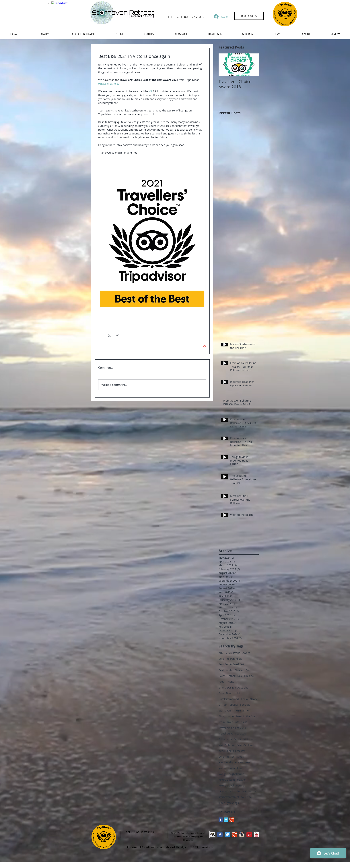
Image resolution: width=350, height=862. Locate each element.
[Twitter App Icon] (227, 834)
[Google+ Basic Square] (232, 819)
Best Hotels (225, 670)
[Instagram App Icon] (241, 834)
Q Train (223, 704)
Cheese (238, 670)
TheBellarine (241, 710)
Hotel (237, 693)
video (222, 803)
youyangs (233, 803)
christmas (238, 756)
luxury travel (226, 785)
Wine (222, 751)
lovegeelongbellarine (231, 774)
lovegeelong (235, 768)
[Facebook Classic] (220, 834)
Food (221, 681)
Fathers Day (235, 676)
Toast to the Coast (247, 716)
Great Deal (225, 693)
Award (246, 653)
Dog (248, 670)
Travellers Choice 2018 (232, 728)
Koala (244, 699)
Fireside (249, 676)
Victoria (248, 739)
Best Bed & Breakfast (231, 664)
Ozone (254, 699)
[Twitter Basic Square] (226, 819)
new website (226, 791)
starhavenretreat (229, 797)
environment (243, 762)
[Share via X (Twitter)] (109, 335)
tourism (246, 797)
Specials (245, 704)
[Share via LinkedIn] (118, 335)
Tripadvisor (225, 739)
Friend (230, 681)
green (222, 768)
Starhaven (225, 710)
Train (222, 722)
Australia (234, 653)
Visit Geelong (245, 745)
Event (222, 676)
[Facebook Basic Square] (221, 819)
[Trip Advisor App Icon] (212, 834)
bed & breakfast (236, 751)
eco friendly (226, 762)
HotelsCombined (229, 699)
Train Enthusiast (237, 722)
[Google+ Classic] (234, 834)
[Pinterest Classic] (249, 834)
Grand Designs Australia (233, 687)
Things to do (226, 716)
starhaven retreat (246, 791)
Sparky (234, 704)
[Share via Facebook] (100, 335)
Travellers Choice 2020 (232, 733)
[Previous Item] (224, 65)
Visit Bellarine (227, 745)
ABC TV (223, 653)
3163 (150, 832)
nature (240, 785)
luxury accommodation (232, 779)
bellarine (224, 756)
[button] (82, 34)
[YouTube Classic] (256, 834)
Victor (237, 739)
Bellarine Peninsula (230, 658)
